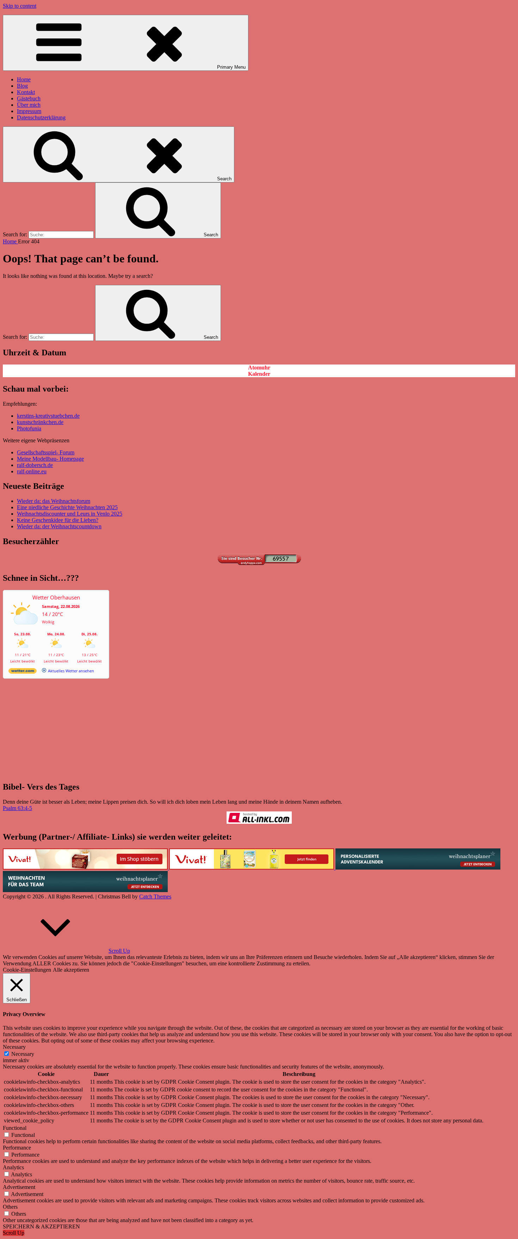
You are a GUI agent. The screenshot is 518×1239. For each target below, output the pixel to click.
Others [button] (10, 1207)
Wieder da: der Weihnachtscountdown (59, 526)
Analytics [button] (13, 1167)
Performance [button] (17, 1148)
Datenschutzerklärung (41, 117)
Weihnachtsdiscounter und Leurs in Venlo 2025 (69, 514)
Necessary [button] (14, 1047)
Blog (22, 86)
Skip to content (19, 6)
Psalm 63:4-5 (17, 808)
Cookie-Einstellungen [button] (27, 970)
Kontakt (26, 92)
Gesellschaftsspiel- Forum (45, 452)
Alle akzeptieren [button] (71, 970)
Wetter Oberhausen (56, 597)
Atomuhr (259, 368)
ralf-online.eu (32, 471)
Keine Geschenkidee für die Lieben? (57, 520)
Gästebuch (29, 98)
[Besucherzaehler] (259, 563)
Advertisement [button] (19, 1187)
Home (24, 79)
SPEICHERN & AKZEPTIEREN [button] (41, 1226)
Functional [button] (14, 1128)
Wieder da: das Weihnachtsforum (53, 501)
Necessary (22, 1054)
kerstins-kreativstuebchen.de (48, 416)
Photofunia (29, 428)
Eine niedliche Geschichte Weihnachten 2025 (67, 507)
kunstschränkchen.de (40, 422)
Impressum (29, 111)
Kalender (259, 374)
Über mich (29, 105)
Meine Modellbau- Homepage (50, 459)
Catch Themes (155, 896)
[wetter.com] (22, 672)
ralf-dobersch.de (35, 465)
